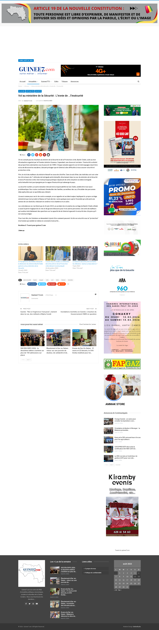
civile (47, 280)
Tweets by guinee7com (122, 550)
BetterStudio (137, 626)
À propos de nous (90, 568)
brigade (41, 280)
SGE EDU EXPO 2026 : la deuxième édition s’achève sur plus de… (68, 569)
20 (139, 580)
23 (123, 583)
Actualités (32, 82)
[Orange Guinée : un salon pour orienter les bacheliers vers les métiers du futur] (108, 421)
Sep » (119, 590)
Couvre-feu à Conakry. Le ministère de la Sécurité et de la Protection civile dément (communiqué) (57, 264)
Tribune (64, 82)
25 (131, 583)
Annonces (75, 82)
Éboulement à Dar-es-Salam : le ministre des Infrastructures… (68, 603)
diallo (57, 280)
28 (116, 587)
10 (127, 576)
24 (127, 583)
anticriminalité (27, 280)
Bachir (35, 280)
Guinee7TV (45, 82)
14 (116, 580)
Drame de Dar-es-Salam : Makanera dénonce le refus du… (68, 614)
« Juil (115, 590)
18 (131, 580)
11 (131, 576)
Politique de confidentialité (93, 573)
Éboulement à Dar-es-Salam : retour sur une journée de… (69, 580)
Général (63, 280)
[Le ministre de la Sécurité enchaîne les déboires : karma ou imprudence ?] (85, 253)
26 (135, 583)
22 (120, 583)
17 (127, 580)
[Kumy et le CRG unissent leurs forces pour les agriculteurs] (108, 439)
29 (120, 587)
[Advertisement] (79, 42)
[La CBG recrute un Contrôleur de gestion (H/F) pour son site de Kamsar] (108, 458)
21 (116, 583)
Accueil (22, 82)
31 (127, 587)
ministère (70, 280)
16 (123, 580)
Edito (56, 82)
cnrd (52, 280)
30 (123, 587)
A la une (22, 91)
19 (135, 580)
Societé (38, 91)
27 (139, 583)
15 (120, 580)
